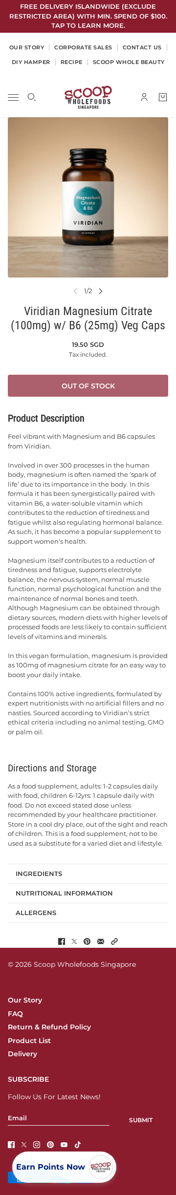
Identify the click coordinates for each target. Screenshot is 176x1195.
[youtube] (64, 1144)
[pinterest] (50, 1144)
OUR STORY (26, 47)
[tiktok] (77, 1144)
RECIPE (72, 62)
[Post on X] (74, 941)
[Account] (144, 97)
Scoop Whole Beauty (129, 62)
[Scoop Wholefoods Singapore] (88, 97)
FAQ (15, 1013)
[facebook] (11, 1144)
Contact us (142, 47)
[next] (101, 291)
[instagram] (36, 1144)
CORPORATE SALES (83, 47)
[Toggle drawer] (13, 97)
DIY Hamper (31, 62)
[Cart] (162, 97)
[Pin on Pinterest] (87, 941)
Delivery (22, 1053)
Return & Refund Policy (49, 1027)
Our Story (25, 1000)
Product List (29, 1040)
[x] (24, 1144)
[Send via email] (100, 941)
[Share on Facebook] (61, 941)
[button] (114, 941)
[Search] (31, 97)
